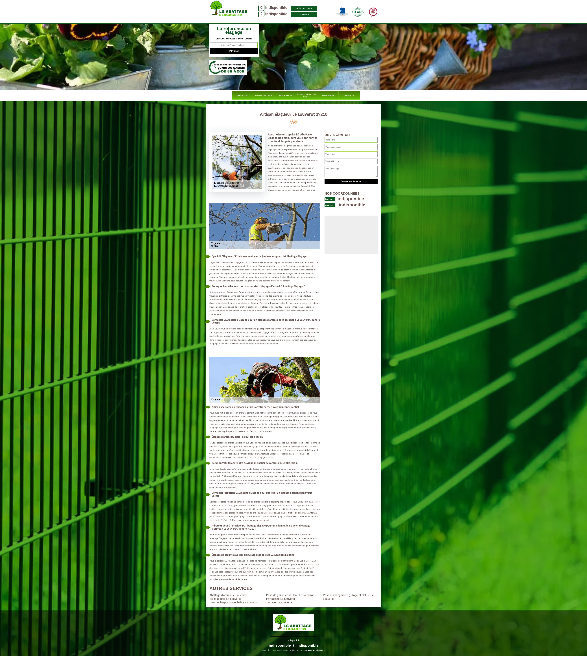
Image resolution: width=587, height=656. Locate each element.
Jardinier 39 (349, 95)
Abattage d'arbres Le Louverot (227, 595)
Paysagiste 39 (328, 95)
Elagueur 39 (242, 95)
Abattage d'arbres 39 (263, 95)
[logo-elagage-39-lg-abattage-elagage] (229, 11)
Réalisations (304, 8)
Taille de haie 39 (285, 95)
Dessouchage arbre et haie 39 (306, 95)
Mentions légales (315, 650)
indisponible (276, 8)
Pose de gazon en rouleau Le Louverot (290, 595)
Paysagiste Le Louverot (280, 598)
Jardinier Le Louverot (279, 602)
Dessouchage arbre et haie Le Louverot (233, 602)
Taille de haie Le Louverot (225, 598)
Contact (304, 14)
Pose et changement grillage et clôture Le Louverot (348, 597)
